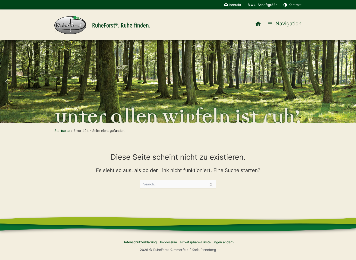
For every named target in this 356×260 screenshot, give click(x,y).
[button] (6, 81)
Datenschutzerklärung (140, 242)
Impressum (168, 242)
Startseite (62, 131)
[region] (178, 81)
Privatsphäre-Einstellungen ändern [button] (207, 242)
